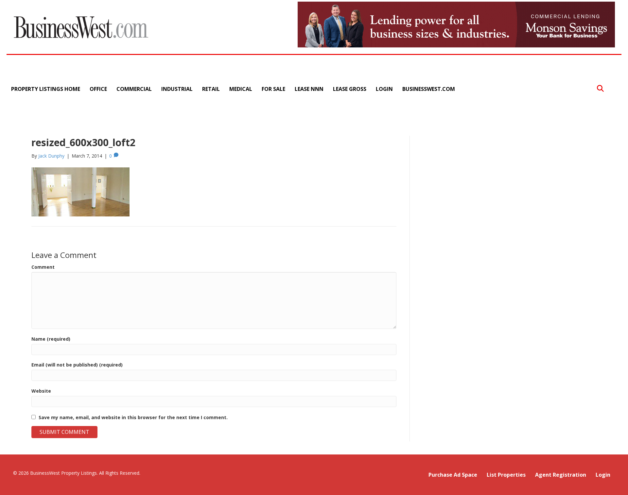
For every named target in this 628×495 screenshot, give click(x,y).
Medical (240, 89)
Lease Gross (349, 89)
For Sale (273, 89)
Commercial (134, 89)
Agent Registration (560, 474)
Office (98, 89)
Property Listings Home (45, 89)
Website (41, 391)
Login (384, 89)
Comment (43, 267)
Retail (211, 89)
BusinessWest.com (428, 89)
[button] (600, 88)
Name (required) (50, 339)
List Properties (506, 474)
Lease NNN (309, 89)
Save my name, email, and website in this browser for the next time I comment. (133, 417)
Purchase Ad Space (452, 474)
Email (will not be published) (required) (77, 365)
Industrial (177, 89)
